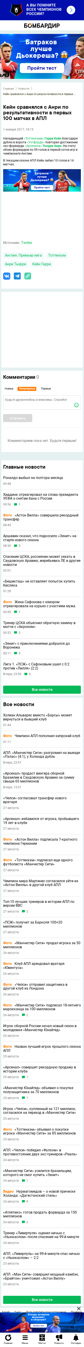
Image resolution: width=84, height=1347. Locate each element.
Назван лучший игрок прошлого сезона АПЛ (42, 1048)
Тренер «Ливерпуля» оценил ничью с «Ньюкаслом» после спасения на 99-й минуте (41, 1235)
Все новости (42, 689)
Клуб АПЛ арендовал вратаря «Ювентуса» (34, 966)
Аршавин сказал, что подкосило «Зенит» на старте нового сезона (39, 538)
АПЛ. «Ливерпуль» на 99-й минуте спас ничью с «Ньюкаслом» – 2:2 (41, 1256)
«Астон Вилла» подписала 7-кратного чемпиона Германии (40, 841)
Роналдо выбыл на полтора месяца (33, 478)
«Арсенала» (33, 146)
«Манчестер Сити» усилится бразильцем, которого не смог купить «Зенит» (37, 1173)
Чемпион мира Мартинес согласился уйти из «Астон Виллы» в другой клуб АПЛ (40, 883)
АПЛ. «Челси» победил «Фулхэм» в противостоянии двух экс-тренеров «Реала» (40, 1152)
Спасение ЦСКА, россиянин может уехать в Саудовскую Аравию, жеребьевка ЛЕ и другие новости (41, 561)
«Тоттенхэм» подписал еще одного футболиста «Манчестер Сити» (38, 862)
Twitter (26, 243)
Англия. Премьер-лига (23, 255)
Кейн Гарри (41, 264)
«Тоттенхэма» (34, 138)
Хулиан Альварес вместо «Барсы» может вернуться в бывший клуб (37, 717)
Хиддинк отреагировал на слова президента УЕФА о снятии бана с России (40, 497)
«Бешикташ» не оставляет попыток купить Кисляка (39, 583)
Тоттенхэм (57, 255)
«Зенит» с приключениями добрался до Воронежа (36, 645)
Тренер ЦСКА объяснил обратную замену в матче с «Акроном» (39, 625)
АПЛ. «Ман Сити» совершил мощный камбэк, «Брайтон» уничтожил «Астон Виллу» (41, 1276)
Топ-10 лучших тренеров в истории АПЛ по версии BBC (38, 904)
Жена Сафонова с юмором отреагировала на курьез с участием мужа (39, 604)
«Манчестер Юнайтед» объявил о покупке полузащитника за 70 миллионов (38, 1090)
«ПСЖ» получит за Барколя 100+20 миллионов (32, 924)
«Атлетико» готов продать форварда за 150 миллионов (40, 1214)
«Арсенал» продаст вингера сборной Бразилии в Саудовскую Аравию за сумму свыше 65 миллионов (38, 777)
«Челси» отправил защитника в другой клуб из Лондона (35, 986)
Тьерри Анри (52, 146)
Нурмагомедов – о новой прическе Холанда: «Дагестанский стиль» (39, 1193)
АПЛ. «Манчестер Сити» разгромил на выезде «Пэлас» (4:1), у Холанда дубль (41, 755)
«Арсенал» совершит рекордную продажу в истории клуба (39, 1069)
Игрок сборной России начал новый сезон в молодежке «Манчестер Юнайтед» (40, 1028)
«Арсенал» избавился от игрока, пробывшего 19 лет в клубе (41, 821)
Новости (23, 88)
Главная (8, 88)
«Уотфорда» (36, 142)
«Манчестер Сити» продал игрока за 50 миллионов (41, 945)
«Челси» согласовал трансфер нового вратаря (35, 800)
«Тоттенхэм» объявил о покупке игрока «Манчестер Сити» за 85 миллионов (39, 1131)
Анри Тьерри (15, 264)
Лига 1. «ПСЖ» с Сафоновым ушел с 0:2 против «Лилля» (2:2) (36, 666)
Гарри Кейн (53, 138)
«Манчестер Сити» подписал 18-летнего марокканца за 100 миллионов (42, 1007)
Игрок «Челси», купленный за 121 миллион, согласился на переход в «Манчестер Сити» (39, 1111)
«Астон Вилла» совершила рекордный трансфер (40, 517)
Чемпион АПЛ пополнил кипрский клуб (41, 736)
